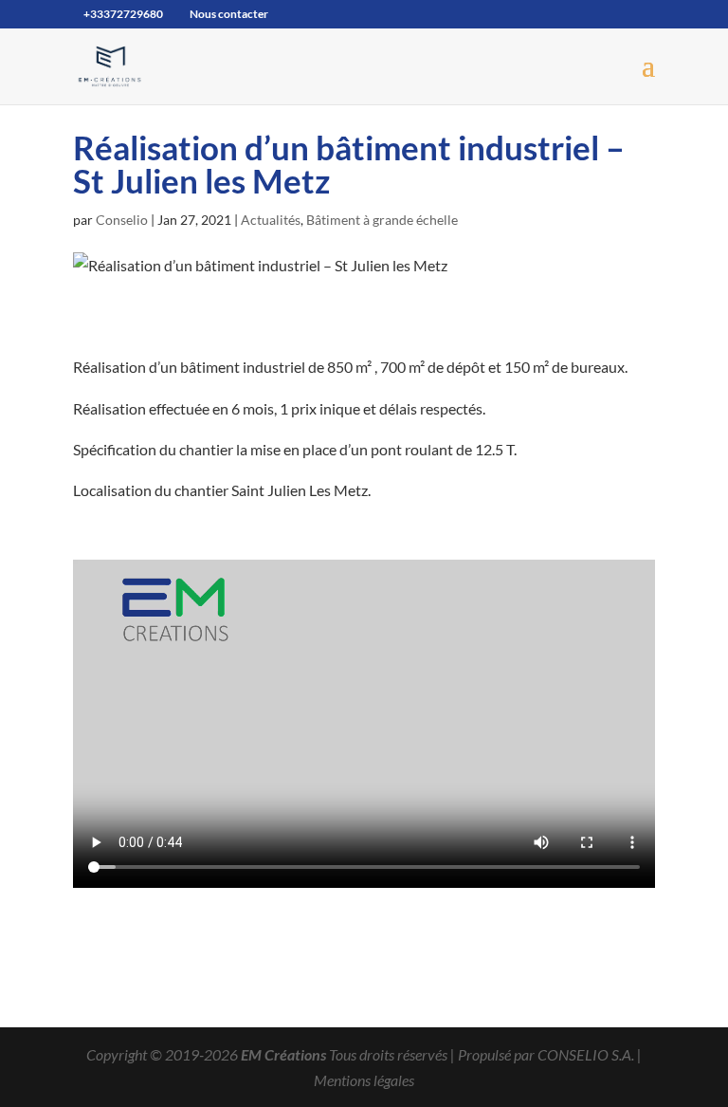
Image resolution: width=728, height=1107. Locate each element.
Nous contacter (229, 14)
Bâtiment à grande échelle (382, 220)
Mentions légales (364, 1080)
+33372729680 (123, 14)
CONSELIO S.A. (585, 1054)
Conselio (122, 220)
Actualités (270, 220)
